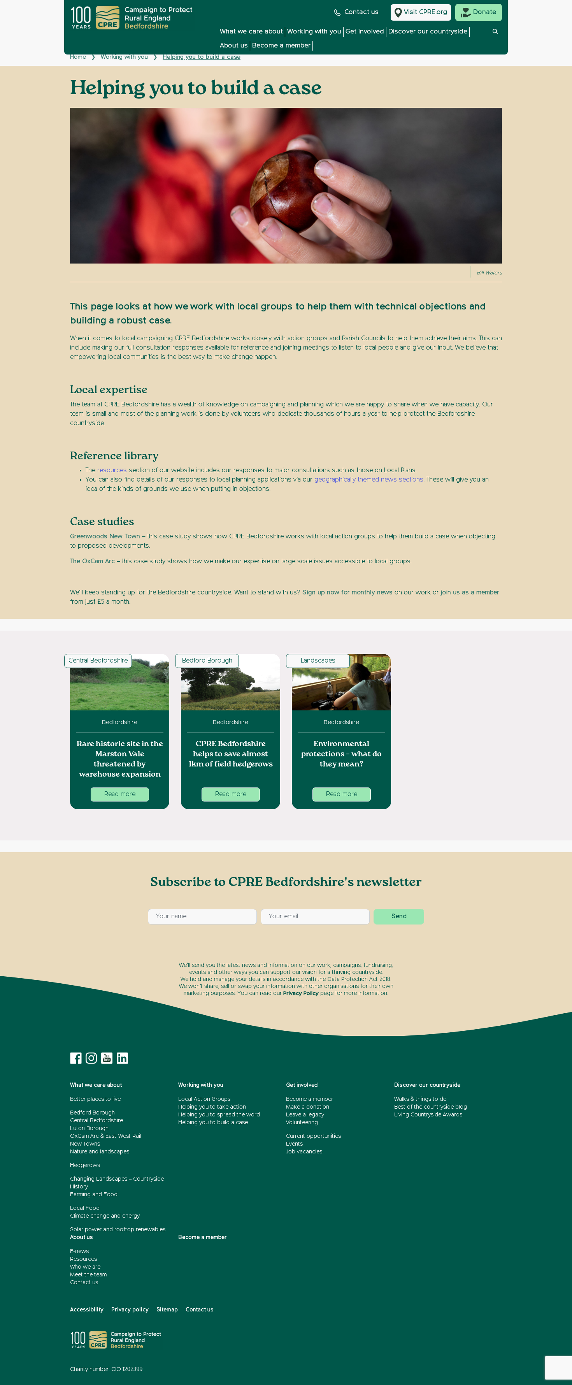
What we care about (251, 31)
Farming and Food (94, 1194)
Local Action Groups (204, 1099)
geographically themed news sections (368, 480)
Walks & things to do (420, 1099)
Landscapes (318, 661)
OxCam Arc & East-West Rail (105, 1136)
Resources (83, 1259)
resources (112, 471)
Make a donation (307, 1107)
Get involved (365, 31)
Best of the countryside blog (430, 1107)
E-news (79, 1251)
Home (78, 57)
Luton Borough (89, 1128)
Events (294, 1144)
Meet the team (88, 1275)
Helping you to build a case (213, 1122)
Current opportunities (313, 1136)
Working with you (314, 31)
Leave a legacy (305, 1115)
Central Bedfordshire (98, 661)
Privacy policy (130, 1310)
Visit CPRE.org (425, 12)
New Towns (85, 1144)
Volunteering (302, 1122)
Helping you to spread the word (219, 1115)
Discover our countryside (427, 31)
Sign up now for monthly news (347, 593)
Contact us (361, 12)
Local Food (85, 1208)
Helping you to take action (212, 1107)
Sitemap (167, 1310)
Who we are (85, 1267)
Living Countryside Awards (428, 1115)
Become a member (281, 45)
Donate (484, 12)
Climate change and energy (105, 1216)
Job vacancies (304, 1152)
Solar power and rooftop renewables (117, 1229)
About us (234, 45)
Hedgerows (85, 1165)
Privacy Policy (301, 993)
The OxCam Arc (92, 562)
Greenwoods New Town (105, 537)
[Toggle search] (495, 40)
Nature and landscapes (99, 1152)
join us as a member (470, 593)
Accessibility (87, 1310)
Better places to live (95, 1099)
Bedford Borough (207, 661)
